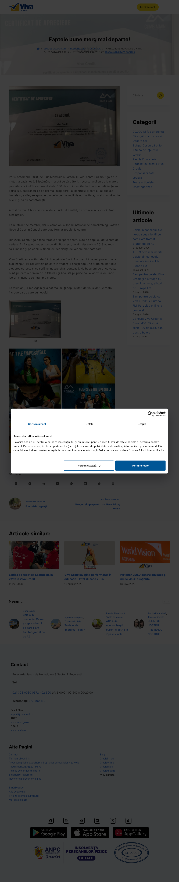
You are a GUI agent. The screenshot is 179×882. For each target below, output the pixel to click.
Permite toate (140, 465)
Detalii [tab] (90, 423)
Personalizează (87, 465)
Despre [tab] (142, 423)
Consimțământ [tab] (37, 423)
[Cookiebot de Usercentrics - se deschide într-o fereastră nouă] (150, 414)
